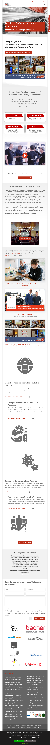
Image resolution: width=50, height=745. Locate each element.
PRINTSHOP (23, 725)
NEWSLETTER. (9, 255)
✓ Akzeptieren (19, 740)
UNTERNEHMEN (11, 727)
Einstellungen (25, 743)
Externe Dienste (38, 737)
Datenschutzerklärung (31, 727)
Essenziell (12, 737)
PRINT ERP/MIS (16, 725)
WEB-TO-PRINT (30, 725)
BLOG (18, 727)
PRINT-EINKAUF (38, 725)
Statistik (24, 737)
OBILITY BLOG (16, 253)
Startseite (9, 725)
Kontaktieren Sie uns (24, 178)
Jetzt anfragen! (39, 618)
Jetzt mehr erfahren (24, 542)
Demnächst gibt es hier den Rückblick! (18, 52)
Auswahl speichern (30, 740)
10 (29, 242)
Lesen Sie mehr (24, 238)
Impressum (23, 727)
